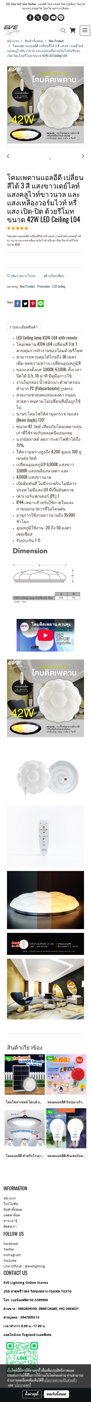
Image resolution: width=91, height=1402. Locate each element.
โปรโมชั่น (11, 1204)
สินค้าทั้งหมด (13, 1209)
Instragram (12, 1255)
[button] (61, 30)
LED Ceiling (58, 286)
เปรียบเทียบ (55, 276)
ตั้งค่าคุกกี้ (31, 1394)
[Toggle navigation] (85, 30)
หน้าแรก (10, 1198)
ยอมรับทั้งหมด (56, 1394)
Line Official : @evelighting (24, 1266)
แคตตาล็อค (12, 1215)
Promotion (43, 286)
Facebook (11, 1243)
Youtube (10, 1260)
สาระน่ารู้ (10, 1220)
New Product (27, 286)
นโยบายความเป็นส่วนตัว (60, 1380)
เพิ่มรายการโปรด (22, 276)
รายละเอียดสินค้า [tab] (24, 326)
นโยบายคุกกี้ (23, 1385)
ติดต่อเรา (10, 1226)
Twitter (9, 1249)
